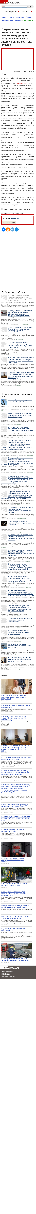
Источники (20, 17)
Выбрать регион (6, 974)
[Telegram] (12, 229)
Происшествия (7, 20)
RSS (14, 976)
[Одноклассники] (8, 229)
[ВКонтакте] (4, 229)
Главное (5, 17)
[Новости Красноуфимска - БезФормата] (10, 2)
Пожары (18, 20)
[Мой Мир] (17, 229)
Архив (12, 17)
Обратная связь (5, 973)
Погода (28, 17)
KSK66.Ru (15, 218)
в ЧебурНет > (27, 20)
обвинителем (22, 83)
